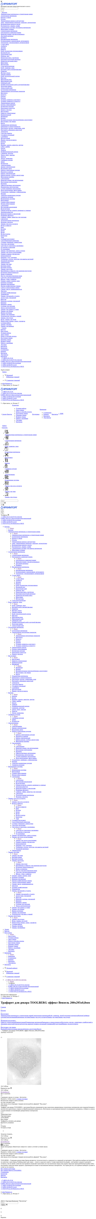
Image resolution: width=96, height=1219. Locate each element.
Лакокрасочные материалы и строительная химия (28, 535)
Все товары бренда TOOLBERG (11, 1170)
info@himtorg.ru (7, 383)
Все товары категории (8, 1169)
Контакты (4, 1177)
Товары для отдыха (18, 919)
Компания (11, 956)
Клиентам (4, 1174)
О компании (5, 1172)
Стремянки (49, 1024)
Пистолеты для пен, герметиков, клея (73, 1022)
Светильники (20, 746)
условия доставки (22, 1099)
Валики (3, 1029)
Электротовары (17, 726)
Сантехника (19, 780)
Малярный (19, 667)
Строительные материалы (20, 555)
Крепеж (14, 696)
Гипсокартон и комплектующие (26, 560)
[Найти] (2, 10)
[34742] (24, 1084)
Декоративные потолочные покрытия (28, 635)
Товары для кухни (21, 864)
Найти (3, 1205)
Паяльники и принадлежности (51, 1022)
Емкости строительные (8, 1022)
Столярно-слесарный (39, 1024)
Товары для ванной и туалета (25, 894)
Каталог (10, 530)
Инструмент (16, 659)
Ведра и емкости (21, 807)
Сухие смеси (20, 578)
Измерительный (20, 1022)
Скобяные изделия (18, 718)
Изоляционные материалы (24, 570)
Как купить (12, 936)
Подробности (5, 1092)
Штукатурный (57, 1024)
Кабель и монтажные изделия (25, 734)
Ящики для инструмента (70, 1024)
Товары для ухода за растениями (26, 840)
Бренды (3, 1175)
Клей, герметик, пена (19, 605)
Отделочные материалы (19, 630)
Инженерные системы (19, 770)
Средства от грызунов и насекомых (27, 830)
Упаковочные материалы (34, 1022)
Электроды (17, 1024)
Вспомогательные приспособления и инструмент (21, 1029)
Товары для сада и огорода (20, 802)
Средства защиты (27, 1024)
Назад (12, 528)
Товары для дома (17, 855)
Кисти (39, 1029)
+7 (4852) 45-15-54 (7, 358)
